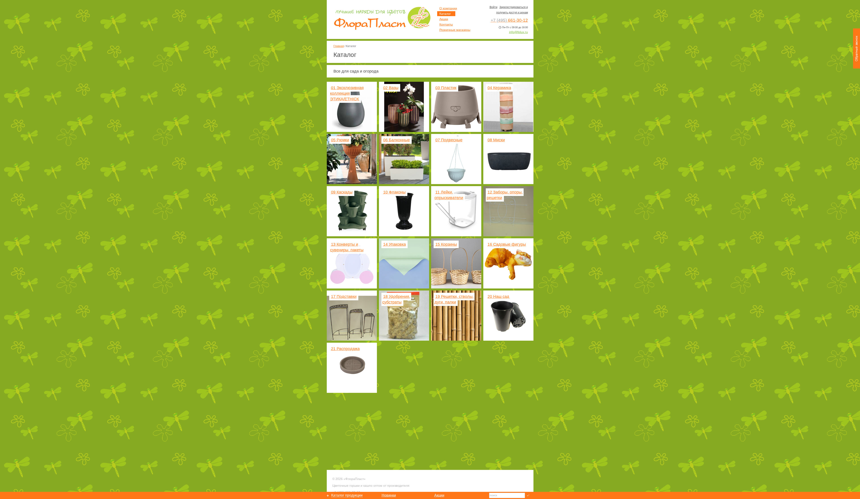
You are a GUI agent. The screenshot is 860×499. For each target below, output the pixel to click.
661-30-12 (509, 20)
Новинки (389, 495)
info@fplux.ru (518, 32)
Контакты (446, 24)
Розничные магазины (454, 30)
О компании (448, 8)
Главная (338, 46)
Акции (443, 19)
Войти (493, 7)
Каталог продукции (347, 495)
